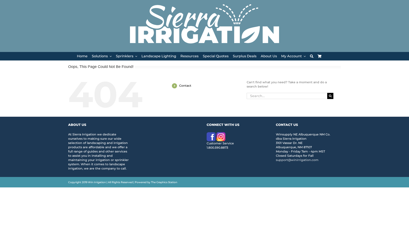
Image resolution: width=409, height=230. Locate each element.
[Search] (311, 56)
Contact (185, 86)
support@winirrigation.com (297, 160)
